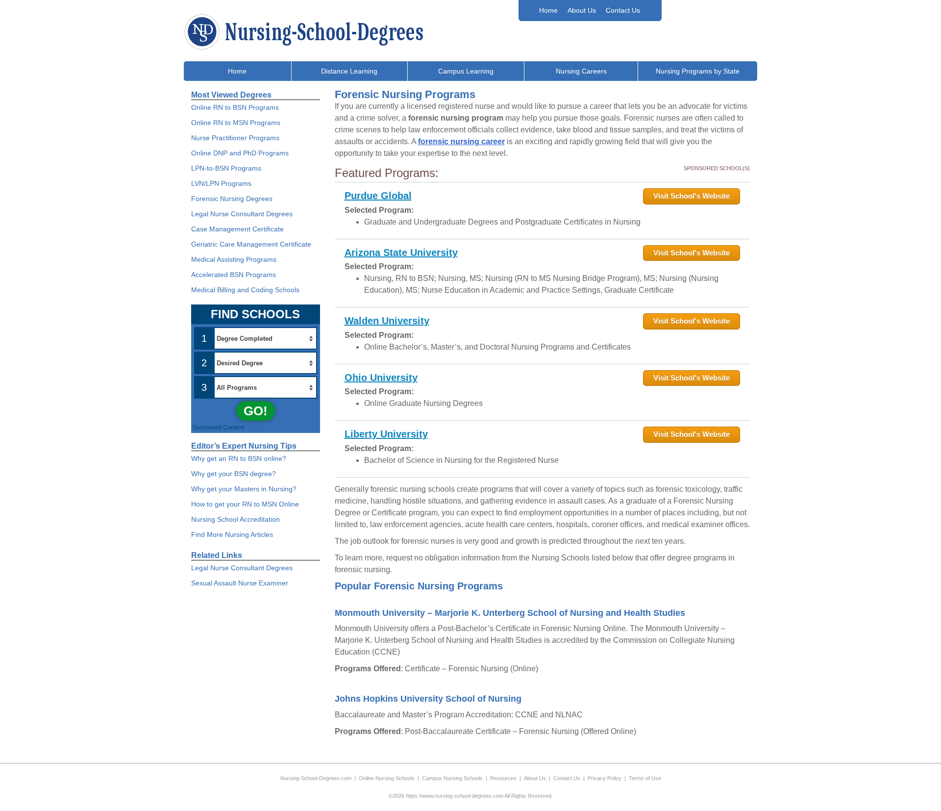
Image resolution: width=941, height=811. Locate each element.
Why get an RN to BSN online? (238, 458)
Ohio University (381, 377)
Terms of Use (645, 778)
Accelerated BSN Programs (233, 275)
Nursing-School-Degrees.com (315, 778)
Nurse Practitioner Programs (235, 138)
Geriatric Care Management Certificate (251, 244)
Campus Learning (466, 71)
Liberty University (386, 434)
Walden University (387, 320)
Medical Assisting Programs (233, 259)
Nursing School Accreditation (235, 519)
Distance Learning (349, 71)
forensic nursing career (461, 141)
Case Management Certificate (237, 229)
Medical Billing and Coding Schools (245, 290)
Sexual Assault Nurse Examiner (239, 583)
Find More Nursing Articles (232, 534)
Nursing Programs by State (698, 71)
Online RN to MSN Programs (235, 123)
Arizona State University (401, 252)
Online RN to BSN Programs (235, 107)
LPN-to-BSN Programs (226, 168)
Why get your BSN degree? (233, 474)
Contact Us (623, 10)
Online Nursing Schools (387, 778)
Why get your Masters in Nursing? (244, 489)
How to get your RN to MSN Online (245, 504)
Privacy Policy (604, 778)
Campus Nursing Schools (452, 778)
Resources (503, 778)
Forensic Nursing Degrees (231, 199)
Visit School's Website (691, 196)
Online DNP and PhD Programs (240, 153)
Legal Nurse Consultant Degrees (242, 214)
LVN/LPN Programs (221, 183)
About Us (582, 10)
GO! (256, 411)
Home (548, 10)
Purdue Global (378, 195)
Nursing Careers (581, 71)
